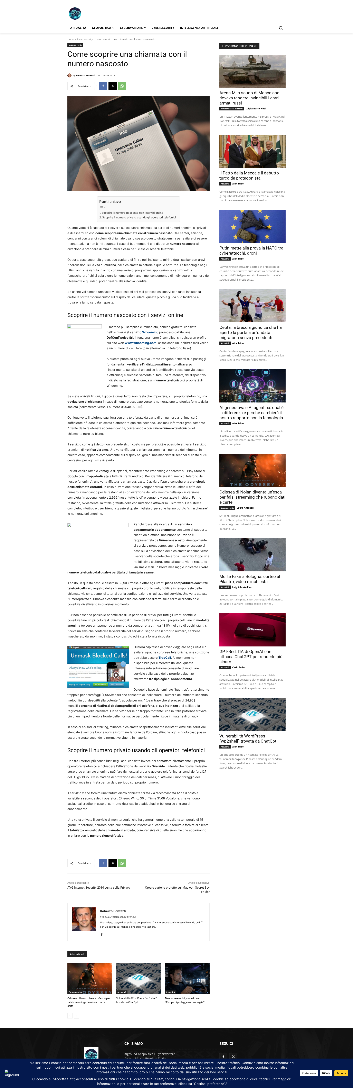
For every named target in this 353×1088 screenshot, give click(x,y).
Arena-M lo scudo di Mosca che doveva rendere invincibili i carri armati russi (249, 98)
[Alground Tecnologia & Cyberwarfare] (100, 13)
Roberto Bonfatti (85, 75)
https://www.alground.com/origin (118, 916)
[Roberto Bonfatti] (70, 75)
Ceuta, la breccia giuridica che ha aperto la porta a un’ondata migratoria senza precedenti (250, 332)
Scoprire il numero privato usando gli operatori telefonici (139, 217)
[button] (281, 28)
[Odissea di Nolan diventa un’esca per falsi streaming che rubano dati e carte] (89, 978)
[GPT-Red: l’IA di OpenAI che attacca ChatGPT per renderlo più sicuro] (252, 629)
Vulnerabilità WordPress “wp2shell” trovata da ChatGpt (247, 739)
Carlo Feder (238, 667)
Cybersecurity (85, 39)
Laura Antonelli (245, 507)
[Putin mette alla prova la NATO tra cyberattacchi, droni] (252, 226)
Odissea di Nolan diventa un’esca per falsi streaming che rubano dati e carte (88, 1002)
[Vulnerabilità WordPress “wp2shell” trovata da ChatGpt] (138, 978)
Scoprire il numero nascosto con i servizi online (132, 212)
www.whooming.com (140, 343)
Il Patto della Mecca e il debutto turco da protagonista (249, 176)
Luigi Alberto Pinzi (256, 108)
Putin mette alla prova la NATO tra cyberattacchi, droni (251, 251)
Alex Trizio (238, 183)
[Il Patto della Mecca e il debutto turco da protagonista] (252, 151)
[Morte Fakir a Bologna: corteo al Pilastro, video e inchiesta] (252, 554)
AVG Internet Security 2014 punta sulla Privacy (98, 887)
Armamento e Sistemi (232, 108)
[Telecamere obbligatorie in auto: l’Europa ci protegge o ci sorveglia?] (187, 978)
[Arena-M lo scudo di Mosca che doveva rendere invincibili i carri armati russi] (252, 71)
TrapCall (165, 658)
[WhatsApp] (122, 86)
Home (70, 39)
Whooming (150, 332)
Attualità (121, 992)
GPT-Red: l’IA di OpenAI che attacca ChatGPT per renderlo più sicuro (251, 656)
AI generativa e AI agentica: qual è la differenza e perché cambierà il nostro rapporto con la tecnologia (251, 412)
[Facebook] (103, 86)
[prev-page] (70, 1015)
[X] (112, 86)
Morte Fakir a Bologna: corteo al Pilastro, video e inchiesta (249, 579)
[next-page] (76, 1015)
